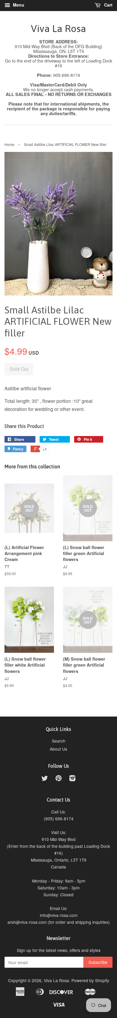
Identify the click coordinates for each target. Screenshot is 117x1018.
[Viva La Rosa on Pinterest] (58, 779)
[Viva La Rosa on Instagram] (72, 779)
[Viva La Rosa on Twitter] (44, 779)
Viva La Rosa (58, 28)
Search (58, 741)
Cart (107, 5)
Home (9, 144)
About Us (58, 749)
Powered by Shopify (90, 980)
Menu (18, 5)
